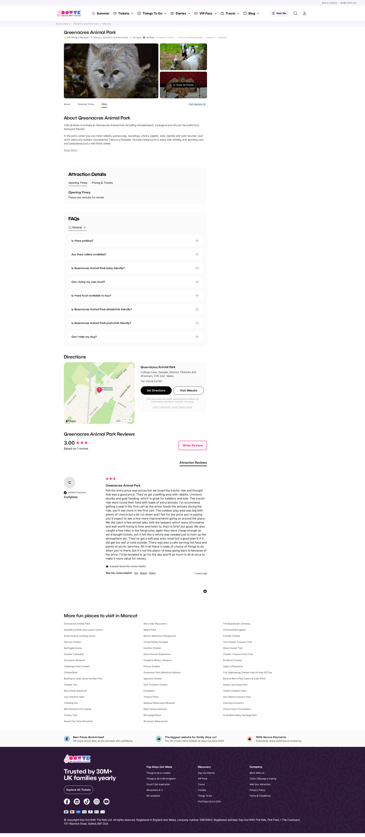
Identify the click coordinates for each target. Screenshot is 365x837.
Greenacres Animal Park (77, 623)
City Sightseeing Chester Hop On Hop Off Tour (247, 672)
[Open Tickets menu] (132, 13)
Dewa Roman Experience (157, 654)
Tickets (123, 13)
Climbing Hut (71, 703)
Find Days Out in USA (209, 801)
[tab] (77, 183)
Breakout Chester (232, 660)
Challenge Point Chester (77, 666)
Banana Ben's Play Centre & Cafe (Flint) (244, 678)
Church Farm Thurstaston (237, 709)
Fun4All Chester (231, 635)
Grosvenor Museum (74, 660)
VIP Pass (205, 13)
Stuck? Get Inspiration (158, 784)
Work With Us (348, 3)
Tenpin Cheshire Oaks (235, 690)
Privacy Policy (257, 790)
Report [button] (143, 573)
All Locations (153, 795)
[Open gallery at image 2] (183, 56)
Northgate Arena (73, 648)
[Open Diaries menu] (189, 13)
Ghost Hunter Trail (233, 648)
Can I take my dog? (84, 336)
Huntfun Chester (152, 648)
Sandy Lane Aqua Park (235, 684)
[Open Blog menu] (258, 13)
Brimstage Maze (152, 715)
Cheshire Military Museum (158, 660)
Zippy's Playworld (232, 666)
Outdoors (222, 37)
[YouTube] (106, 802)
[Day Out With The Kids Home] (68, 13)
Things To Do (152, 13)
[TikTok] (87, 802)
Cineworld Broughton (234, 629)
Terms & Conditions (260, 795)
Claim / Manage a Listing (263, 778)
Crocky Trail (70, 715)
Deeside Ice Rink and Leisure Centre (83, 629)
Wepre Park (150, 629)
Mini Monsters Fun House (77, 709)
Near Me (281, 13)
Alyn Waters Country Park (237, 696)
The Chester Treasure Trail (237, 642)
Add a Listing (329, 3)
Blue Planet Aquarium (75, 690)
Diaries (181, 13)
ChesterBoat (70, 672)
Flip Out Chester (72, 642)
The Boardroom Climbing (236, 623)
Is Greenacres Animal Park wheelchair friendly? (101, 309)
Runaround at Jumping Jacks (79, 635)
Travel (230, 13)
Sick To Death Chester (156, 684)
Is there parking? (82, 240)
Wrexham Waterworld (155, 721)
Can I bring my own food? (88, 281)
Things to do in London (158, 772)
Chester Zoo (70, 684)
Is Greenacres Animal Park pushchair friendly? (101, 323)
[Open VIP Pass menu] (215, 13)
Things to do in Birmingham (161, 778)
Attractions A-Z (154, 790)
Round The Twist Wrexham (78, 721)
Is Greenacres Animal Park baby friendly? (98, 268)
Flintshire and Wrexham (86, 23)
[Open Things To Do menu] (165, 13)
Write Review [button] (193, 445)
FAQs (104, 104)
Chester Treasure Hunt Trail (238, 654)
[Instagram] (97, 802)
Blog (251, 13)
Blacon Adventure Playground (160, 635)
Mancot (107, 23)
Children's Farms (165, 37)
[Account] (304, 13)
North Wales (62, 23)
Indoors (210, 37)
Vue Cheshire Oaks (74, 696)
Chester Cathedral (74, 654)
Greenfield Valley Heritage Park (240, 715)
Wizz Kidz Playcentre (155, 623)
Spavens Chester (153, 678)
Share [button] (152, 573)
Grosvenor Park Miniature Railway (162, 672)
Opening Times (86, 104)
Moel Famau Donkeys (155, 709)
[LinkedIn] (77, 802)
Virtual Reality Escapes (156, 642)
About (67, 104)
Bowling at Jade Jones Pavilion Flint (83, 678)
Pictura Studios (152, 666)
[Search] (295, 13)
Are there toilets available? (88, 254)
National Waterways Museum (159, 703)
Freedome (149, 690)
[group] (84, 442)
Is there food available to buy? (91, 295)
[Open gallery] (111, 70)
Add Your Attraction (260, 784)
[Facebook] (67, 802)
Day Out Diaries (206, 772)
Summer (103, 13)
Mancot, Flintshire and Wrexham (110, 37)
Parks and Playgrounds (190, 37)
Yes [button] (136, 573)
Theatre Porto (151, 696)
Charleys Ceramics (233, 703)
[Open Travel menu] (238, 13)
